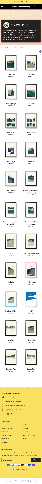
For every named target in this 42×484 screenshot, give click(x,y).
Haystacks (31, 340)
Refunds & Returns (6, 435)
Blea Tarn (11, 340)
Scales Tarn (31, 369)
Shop (8, 47)
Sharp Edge (11, 190)
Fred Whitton (31, 133)
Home (3, 47)
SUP (31, 311)
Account (24, 439)
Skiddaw (31, 161)
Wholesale (4, 442)
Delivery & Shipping (7, 428)
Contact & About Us (7, 425)
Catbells (11, 282)
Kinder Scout (31, 282)
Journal (24, 425)
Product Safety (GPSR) (28, 435)
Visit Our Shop (5, 432)
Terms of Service (26, 432)
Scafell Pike (11, 75)
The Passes (11, 133)
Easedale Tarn (11, 369)
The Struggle (10, 161)
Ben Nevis (31, 104)
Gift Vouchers (5, 439)
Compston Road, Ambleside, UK (13, 410)
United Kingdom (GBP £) (23, 469)
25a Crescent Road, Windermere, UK (14, 405)
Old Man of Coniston (31, 253)
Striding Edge (11, 104)
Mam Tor (11, 253)
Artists (13, 47)
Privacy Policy (25, 428)
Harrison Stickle (10, 311)
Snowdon (31, 75)
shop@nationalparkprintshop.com (14, 397)
